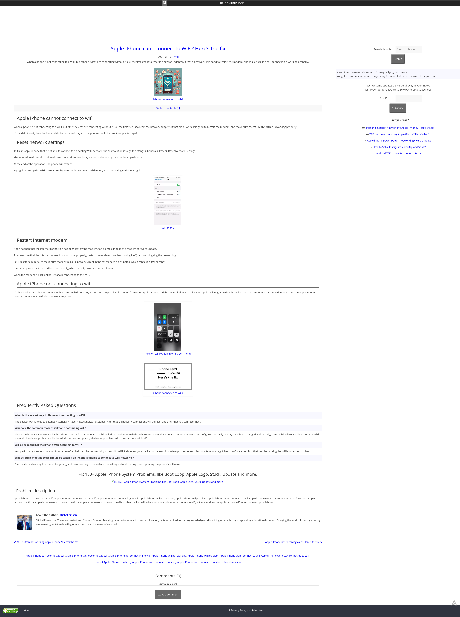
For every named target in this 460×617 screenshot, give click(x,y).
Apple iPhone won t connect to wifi (240, 555)
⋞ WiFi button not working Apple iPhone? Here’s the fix (46, 542)
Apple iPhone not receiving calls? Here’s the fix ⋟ (293, 542)
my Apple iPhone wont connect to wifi (150, 562)
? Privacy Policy (238, 610)
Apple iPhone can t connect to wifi (45, 555)
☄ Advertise (256, 610)
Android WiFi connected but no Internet (399, 153)
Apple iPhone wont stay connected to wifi (285, 555)
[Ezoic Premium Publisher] (10, 612)
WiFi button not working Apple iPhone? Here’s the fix (400, 134)
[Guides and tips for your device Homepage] (164, 3)
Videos (28, 610)
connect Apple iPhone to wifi (110, 562)
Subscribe (398, 108)
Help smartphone (232, 3)
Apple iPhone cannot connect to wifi (87, 555)
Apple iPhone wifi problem (203, 555)
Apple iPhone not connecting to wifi (129, 555)
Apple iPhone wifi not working (169, 555)
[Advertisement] (230, 25)
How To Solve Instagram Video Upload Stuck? (399, 147)
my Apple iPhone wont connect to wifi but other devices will (207, 562)
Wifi (176, 56)
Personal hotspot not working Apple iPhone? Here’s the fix (400, 127)
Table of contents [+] (168, 108)
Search (398, 59)
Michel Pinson (68, 515)
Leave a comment (167, 594)
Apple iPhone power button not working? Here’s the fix (399, 140)
